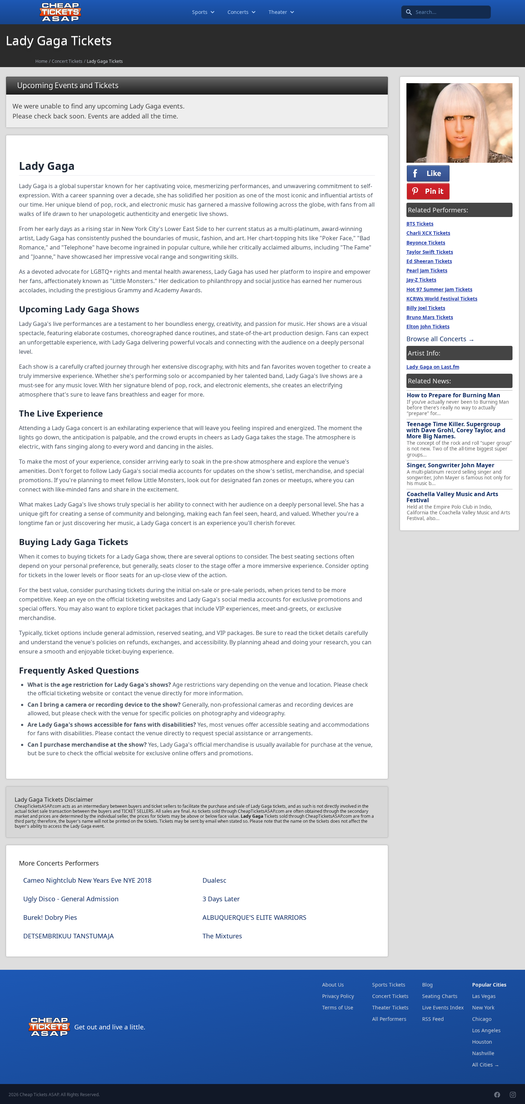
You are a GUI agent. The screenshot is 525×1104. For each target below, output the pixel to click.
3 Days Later (221, 898)
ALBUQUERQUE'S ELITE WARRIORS (254, 917)
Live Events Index (443, 1007)
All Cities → (485, 1064)
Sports (200, 12)
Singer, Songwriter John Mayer (450, 465)
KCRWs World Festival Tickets (442, 299)
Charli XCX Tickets (428, 233)
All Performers (389, 1018)
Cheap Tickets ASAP (39, 1095)
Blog (427, 984)
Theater (278, 12)
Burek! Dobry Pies (50, 917)
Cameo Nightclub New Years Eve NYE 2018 (87, 880)
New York (483, 1007)
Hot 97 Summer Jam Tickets (439, 289)
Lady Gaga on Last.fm (432, 367)
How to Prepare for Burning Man (453, 395)
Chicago (481, 1018)
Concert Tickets (67, 61)
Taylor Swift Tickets (429, 252)
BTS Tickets (420, 224)
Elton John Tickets (428, 326)
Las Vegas (484, 996)
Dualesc (214, 880)
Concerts (238, 12)
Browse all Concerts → (440, 338)
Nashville (483, 1053)
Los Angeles (486, 1030)
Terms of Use (337, 1007)
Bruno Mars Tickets (429, 317)
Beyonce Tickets (425, 243)
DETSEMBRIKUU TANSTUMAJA (68, 936)
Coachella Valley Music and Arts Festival (452, 497)
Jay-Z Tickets (421, 280)
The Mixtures (222, 936)
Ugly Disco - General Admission (71, 898)
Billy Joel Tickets (425, 308)
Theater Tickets (390, 1007)
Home (41, 61)
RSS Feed (433, 1018)
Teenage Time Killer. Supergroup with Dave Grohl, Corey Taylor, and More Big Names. (455, 430)
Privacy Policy (338, 996)
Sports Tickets (388, 984)
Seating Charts (440, 996)
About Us (333, 984)
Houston (482, 1041)
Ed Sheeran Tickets (429, 261)
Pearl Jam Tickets (427, 270)
